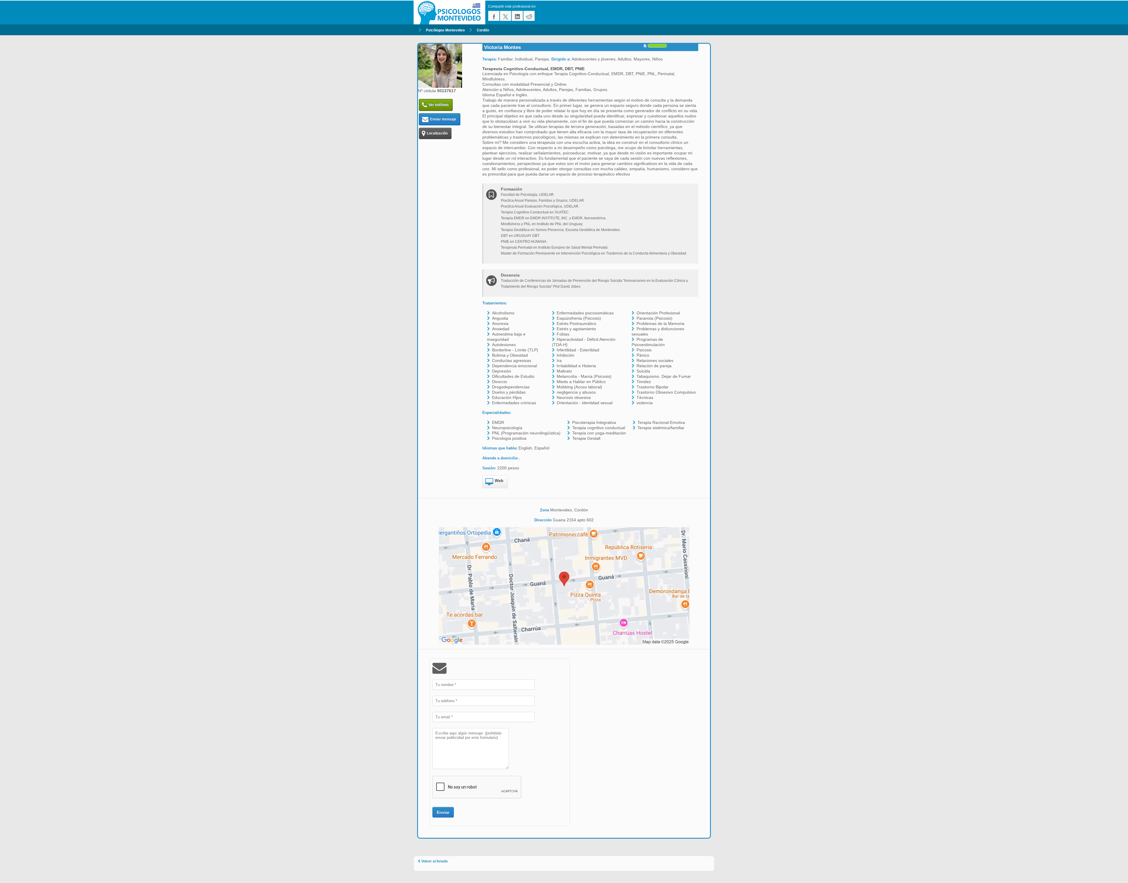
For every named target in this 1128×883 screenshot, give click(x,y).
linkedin (517, 16)
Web (499, 480)
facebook (493, 16)
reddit (529, 16)
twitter (505, 16)
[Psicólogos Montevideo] (451, 12)
